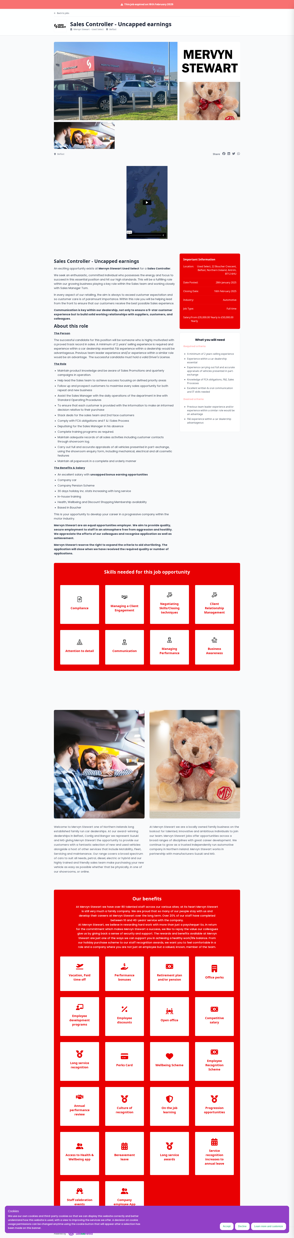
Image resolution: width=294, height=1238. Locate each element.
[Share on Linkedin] (228, 153)
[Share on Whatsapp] (238, 153)
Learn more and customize (268, 1226)
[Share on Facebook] (223, 153)
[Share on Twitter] (233, 153)
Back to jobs (63, 13)
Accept (226, 1226)
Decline (242, 1226)
